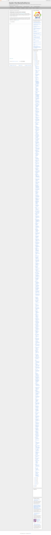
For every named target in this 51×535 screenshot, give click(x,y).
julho (35, 477)
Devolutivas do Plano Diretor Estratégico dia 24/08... (37, 142)
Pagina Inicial (12, 6)
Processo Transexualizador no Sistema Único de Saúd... (37, 443)
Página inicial (20, 65)
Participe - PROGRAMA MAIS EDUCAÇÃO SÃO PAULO (37, 249)
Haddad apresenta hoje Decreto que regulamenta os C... (37, 465)
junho (36, 478)
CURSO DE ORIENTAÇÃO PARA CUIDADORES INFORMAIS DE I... (37, 176)
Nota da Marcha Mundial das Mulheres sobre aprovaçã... (37, 377)
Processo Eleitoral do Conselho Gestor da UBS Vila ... (37, 292)
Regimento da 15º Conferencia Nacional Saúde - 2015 (37, 33)
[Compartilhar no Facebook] (23, 61)
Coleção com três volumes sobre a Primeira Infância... (37, 180)
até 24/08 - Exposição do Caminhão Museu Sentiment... (37, 192)
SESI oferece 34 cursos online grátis (37, 163)
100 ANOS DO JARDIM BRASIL (37, 224)
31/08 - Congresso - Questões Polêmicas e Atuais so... (37, 89)
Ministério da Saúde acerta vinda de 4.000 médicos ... (37, 151)
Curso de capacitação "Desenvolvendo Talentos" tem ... (37, 385)
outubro (36, 62)
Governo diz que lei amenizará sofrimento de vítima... (37, 261)
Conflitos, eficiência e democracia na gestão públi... (37, 127)
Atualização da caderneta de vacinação (37, 206)
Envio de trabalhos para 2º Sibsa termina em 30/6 (37, 524)
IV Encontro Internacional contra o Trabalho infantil (37, 270)
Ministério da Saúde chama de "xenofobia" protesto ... (37, 111)
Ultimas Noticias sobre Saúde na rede (37, 500)
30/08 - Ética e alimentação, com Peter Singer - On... (37, 85)
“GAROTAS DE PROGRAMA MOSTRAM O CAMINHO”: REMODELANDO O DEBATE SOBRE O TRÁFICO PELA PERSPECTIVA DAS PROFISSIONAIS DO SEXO (37, 507)
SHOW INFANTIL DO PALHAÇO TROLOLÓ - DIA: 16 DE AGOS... (37, 381)
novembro (36, 61)
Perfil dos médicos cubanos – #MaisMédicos (37, 145)
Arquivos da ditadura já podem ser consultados (37, 298)
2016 (35, 56)
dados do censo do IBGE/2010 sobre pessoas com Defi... (37, 166)
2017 (35, 55)
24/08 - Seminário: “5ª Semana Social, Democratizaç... (37, 361)
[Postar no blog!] (22, 61)
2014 (35, 58)
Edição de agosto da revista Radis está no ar (37, 358)
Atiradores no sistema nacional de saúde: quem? (37, 115)
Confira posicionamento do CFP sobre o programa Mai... (37, 148)
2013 (35, 59)
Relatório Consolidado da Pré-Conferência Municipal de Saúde (37, 29)
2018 (35, 54)
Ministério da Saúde (22, 13)
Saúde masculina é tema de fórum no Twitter (37, 413)
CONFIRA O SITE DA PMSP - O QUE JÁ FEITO (37, 24)
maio (35, 479)
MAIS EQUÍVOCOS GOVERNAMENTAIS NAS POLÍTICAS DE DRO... (37, 221)
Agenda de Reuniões (26, 6)
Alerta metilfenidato (37, 255)
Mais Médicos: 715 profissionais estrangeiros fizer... (37, 305)
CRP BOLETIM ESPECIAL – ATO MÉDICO (37, 475)
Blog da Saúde (11, 58)
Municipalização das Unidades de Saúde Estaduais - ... (37, 136)
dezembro (36, 60)
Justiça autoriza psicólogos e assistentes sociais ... (37, 237)
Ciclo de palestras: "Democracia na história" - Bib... (37, 364)
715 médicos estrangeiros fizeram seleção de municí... (37, 275)
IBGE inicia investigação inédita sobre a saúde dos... (37, 282)
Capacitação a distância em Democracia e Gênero (38, 520)
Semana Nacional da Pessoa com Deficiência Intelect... (37, 172)
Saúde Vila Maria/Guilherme (19, 3)
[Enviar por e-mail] (21, 61)
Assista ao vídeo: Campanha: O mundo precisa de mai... (37, 217)
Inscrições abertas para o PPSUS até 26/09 (37, 189)
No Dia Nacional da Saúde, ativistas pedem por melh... (37, 420)
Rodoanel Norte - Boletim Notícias (37, 214)
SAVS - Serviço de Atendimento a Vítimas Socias (37, 212)
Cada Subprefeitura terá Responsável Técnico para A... (37, 68)
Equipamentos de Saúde (18, 6)
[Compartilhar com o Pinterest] (24, 61)
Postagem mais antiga (28, 65)
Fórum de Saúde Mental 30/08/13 (37, 92)
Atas (31, 6)
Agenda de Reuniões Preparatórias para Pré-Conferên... (37, 230)
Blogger (30, 533)
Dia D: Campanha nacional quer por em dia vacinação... (37, 139)
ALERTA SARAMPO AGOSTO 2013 (37, 391)
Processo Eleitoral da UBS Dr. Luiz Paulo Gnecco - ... (37, 295)
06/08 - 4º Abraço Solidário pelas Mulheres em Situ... (37, 403)
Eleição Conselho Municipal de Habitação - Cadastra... (37, 105)
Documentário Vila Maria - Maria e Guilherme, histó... (37, 233)
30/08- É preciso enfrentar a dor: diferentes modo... (37, 75)
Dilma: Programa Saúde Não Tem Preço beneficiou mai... (37, 279)
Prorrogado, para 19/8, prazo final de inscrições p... (37, 348)
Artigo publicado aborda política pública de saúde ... (37, 308)
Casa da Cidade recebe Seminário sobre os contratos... (37, 461)
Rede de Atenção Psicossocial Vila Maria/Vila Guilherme (37, 22)
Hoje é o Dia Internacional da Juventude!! (37, 273)
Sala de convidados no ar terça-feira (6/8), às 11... (37, 423)
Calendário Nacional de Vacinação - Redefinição (37, 432)
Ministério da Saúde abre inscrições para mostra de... (37, 328)
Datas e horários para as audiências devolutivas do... (37, 123)
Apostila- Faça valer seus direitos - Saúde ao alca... (37, 253)
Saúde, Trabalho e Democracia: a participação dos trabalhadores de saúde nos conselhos (37, 47)
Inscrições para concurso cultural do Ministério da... (37, 133)
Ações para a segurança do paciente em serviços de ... (37, 435)
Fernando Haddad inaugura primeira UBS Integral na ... (37, 388)
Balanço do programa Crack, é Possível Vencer (37, 267)
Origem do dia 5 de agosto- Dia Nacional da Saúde (37, 416)
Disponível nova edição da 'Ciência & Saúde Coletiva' (37, 169)
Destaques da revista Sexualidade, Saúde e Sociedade (37, 316)
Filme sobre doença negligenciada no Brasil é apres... (37, 312)
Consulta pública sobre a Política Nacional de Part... (37, 120)
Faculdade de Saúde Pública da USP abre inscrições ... (37, 322)
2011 (35, 486)
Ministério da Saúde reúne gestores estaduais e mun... (37, 332)
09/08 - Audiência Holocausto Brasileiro (37, 459)
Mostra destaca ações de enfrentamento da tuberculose (37, 514)
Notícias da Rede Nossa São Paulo (37, 456)
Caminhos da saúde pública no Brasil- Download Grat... (37, 154)
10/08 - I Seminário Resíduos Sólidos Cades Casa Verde (37, 374)
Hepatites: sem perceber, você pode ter (37, 161)
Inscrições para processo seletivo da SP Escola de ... (37, 319)
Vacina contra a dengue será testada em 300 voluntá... (37, 240)
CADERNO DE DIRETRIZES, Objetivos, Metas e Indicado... (37, 202)
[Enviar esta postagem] (20, 61)
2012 (35, 485)
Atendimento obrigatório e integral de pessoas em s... (37, 429)
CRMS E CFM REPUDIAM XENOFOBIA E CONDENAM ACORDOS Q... (37, 82)
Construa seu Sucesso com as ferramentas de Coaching (37, 196)
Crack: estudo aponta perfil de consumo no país (37, 397)
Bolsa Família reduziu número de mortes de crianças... (37, 243)
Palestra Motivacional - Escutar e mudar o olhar (37, 108)
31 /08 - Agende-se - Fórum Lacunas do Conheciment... (37, 449)
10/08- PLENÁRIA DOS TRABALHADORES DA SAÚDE (37, 446)
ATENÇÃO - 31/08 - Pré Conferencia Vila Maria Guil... (37, 71)
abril (35, 480)
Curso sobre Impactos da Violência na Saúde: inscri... (37, 355)
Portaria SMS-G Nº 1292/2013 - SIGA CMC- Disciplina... (37, 288)
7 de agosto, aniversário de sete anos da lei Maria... (37, 342)
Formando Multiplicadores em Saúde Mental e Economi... (37, 453)
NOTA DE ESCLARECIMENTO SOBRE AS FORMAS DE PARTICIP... (37, 95)
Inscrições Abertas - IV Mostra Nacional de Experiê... (37, 394)
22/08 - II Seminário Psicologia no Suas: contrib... (37, 158)
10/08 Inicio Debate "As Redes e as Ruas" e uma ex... (37, 352)
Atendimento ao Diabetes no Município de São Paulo (37, 426)
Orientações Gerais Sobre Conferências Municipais (37, 37)
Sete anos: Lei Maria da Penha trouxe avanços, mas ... (37, 367)
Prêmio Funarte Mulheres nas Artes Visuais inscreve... (37, 339)
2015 (35, 57)
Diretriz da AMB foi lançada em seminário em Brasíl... (37, 98)
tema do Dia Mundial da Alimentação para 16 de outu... (37, 410)
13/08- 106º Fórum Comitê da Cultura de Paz (37, 370)
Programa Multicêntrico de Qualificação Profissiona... (37, 199)
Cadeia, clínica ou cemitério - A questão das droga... (37, 130)
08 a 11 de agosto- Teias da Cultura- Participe (37, 472)
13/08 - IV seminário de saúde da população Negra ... (37, 400)
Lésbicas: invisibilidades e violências (37, 118)
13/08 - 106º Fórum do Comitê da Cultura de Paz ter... (37, 469)
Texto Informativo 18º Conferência (36, 31)
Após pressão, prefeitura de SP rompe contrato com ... (37, 407)
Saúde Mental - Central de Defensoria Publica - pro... (37, 258)
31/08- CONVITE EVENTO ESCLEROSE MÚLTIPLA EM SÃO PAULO (37, 186)
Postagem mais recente (13, 65)
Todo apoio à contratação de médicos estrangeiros (37, 264)
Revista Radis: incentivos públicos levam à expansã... (37, 325)
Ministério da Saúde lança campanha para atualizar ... (37, 246)
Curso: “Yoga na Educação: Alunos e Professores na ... (37, 301)
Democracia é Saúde (36, 40)
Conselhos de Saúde (37, 6)
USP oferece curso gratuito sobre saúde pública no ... (37, 285)
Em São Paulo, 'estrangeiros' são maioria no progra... (37, 227)
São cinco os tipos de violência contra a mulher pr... (37, 345)
